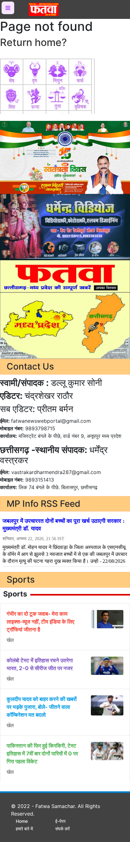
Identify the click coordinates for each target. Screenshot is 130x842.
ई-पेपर (60, 821)
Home (22, 821)
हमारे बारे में (24, 828)
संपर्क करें (62, 828)
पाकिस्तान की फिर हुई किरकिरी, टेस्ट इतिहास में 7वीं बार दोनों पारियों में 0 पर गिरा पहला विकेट (42, 754)
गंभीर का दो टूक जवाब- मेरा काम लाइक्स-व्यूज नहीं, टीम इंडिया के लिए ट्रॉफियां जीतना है (40, 622)
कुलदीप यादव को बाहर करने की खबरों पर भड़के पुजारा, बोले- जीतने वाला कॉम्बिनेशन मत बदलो (42, 707)
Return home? (33, 42)
